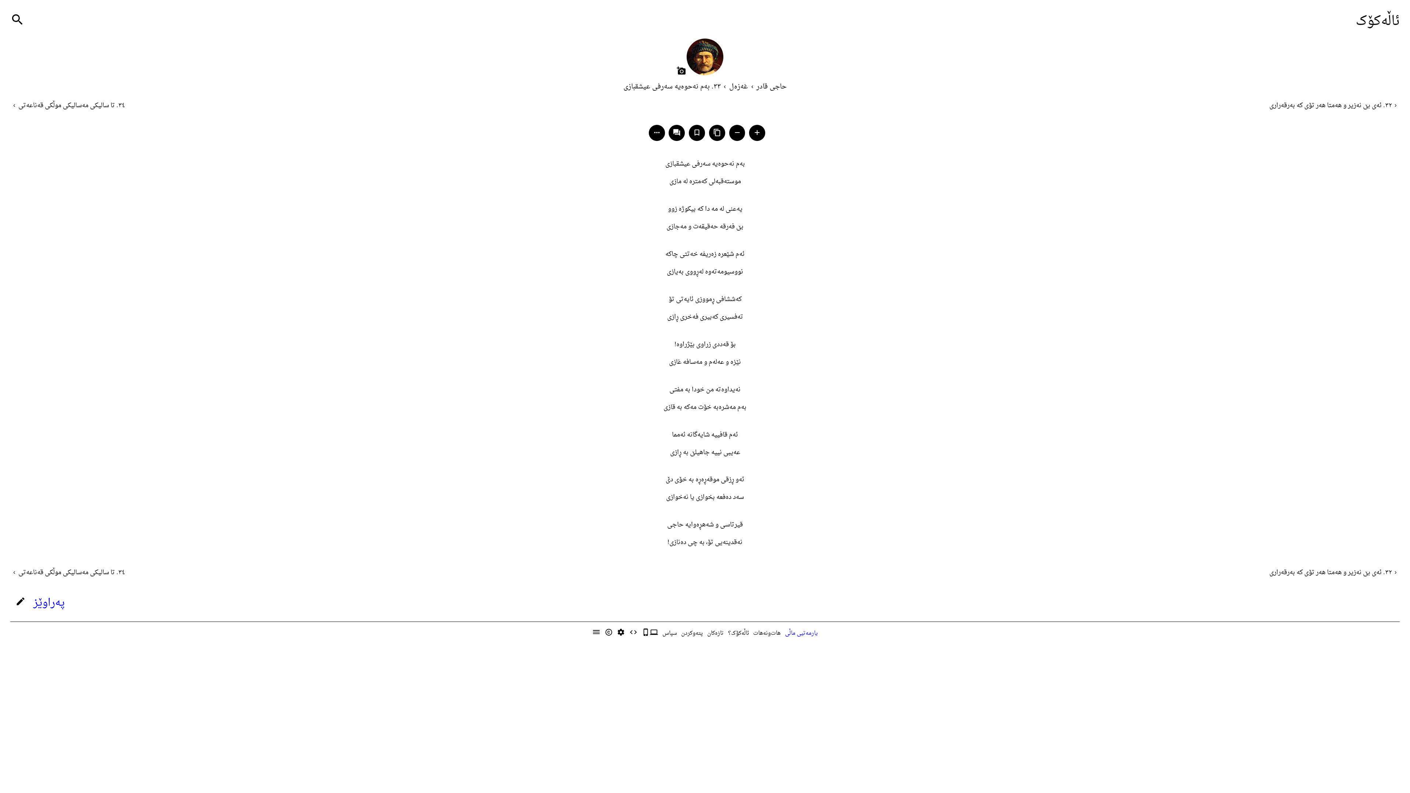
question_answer (677, 132)
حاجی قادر (771, 86)
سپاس (669, 633)
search (17, 19)
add (757, 132)
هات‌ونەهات (767, 633)
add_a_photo (681, 70)
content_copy (717, 132)
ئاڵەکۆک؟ (738, 633)
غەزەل (738, 86)
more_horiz (657, 132)
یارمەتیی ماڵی (801, 633)
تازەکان (715, 633)
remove (737, 132)
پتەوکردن (692, 633)
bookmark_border (697, 132)
